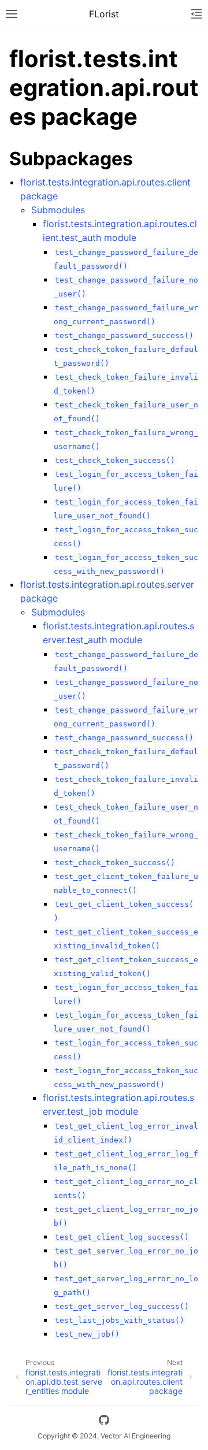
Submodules (58, 210)
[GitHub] (104, 1422)
